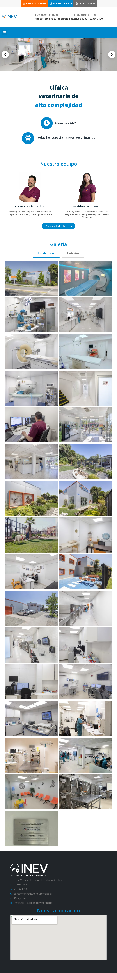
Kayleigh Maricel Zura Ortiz (30, 206)
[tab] (46, 253)
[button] (4, 32)
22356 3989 (80, 18)
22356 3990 (96, 18)
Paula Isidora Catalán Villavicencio (87, 206)
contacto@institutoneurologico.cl (55, 18)
